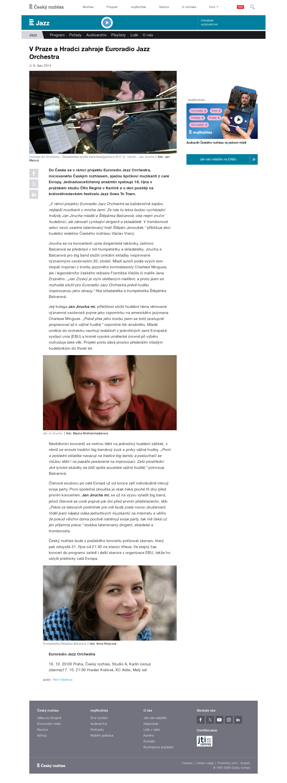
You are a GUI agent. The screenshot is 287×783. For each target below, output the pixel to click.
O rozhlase (189, 7)
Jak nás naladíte (155, 718)
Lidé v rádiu (152, 729)
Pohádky (195, 117)
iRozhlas (88, 7)
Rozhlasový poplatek (159, 747)
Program (112, 7)
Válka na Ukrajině (49, 718)
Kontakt (149, 741)
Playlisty (118, 35)
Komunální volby (49, 724)
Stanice (164, 7)
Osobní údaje (205, 763)
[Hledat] (252, 7)
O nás (148, 35)
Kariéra (149, 735)
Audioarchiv (209, 24)
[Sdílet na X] (33, 183)
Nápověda (151, 724)
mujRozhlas (138, 7)
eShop (41, 735)
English (245, 763)
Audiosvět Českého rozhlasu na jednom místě (216, 142)
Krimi (214, 110)
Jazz (33, 35)
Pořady (75, 35)
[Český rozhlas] (46, 7)
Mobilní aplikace (102, 735)
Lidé (134, 35)
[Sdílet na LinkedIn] (33, 194)
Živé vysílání (197, 125)
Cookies (187, 763)
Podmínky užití (227, 763)
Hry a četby (197, 110)
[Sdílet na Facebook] (33, 173)
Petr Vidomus (63, 680)
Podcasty (97, 729)
